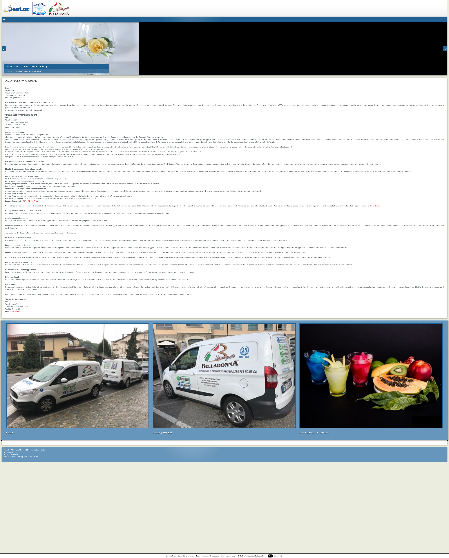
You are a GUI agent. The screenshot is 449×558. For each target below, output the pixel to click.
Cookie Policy (207, 152)
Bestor (9, 432)
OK (270, 556)
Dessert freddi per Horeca (314, 432)
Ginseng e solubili (163, 432)
